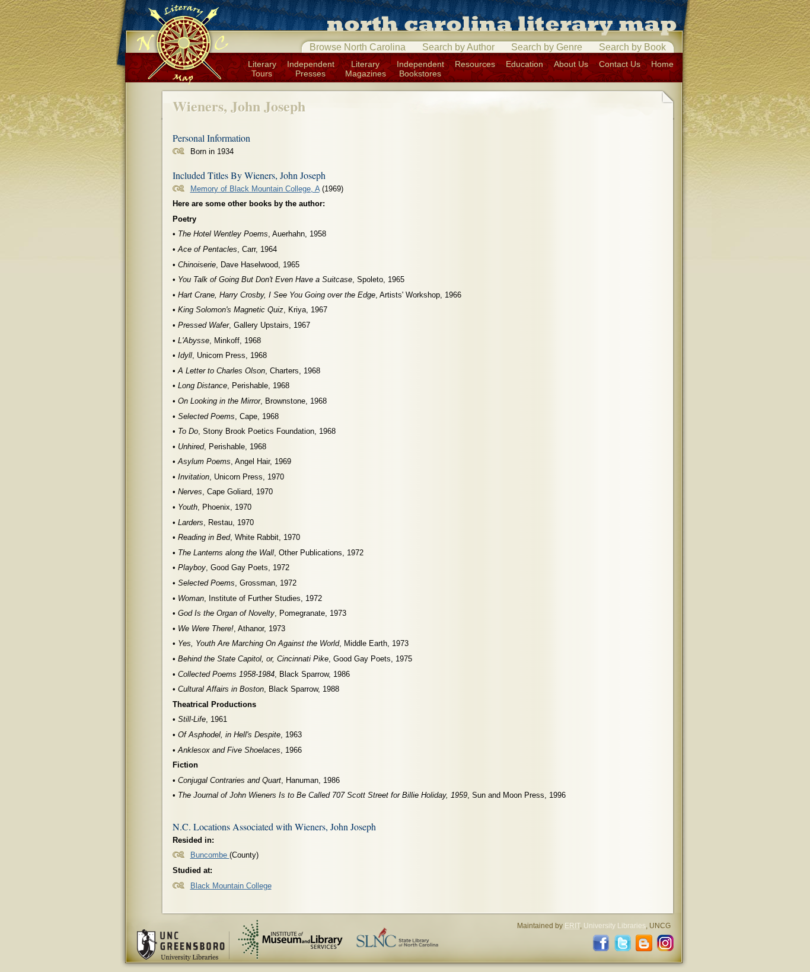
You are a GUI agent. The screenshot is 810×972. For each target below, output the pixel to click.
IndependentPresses (310, 68)
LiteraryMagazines (365, 68)
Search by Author (458, 47)
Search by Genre (546, 47)
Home (662, 64)
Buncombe (209, 854)
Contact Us (619, 64)
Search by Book (632, 47)
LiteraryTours (262, 68)
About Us (571, 64)
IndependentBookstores (420, 68)
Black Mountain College (231, 885)
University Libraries (614, 926)
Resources (475, 64)
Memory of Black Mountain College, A (255, 188)
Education (524, 64)
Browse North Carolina (358, 47)
